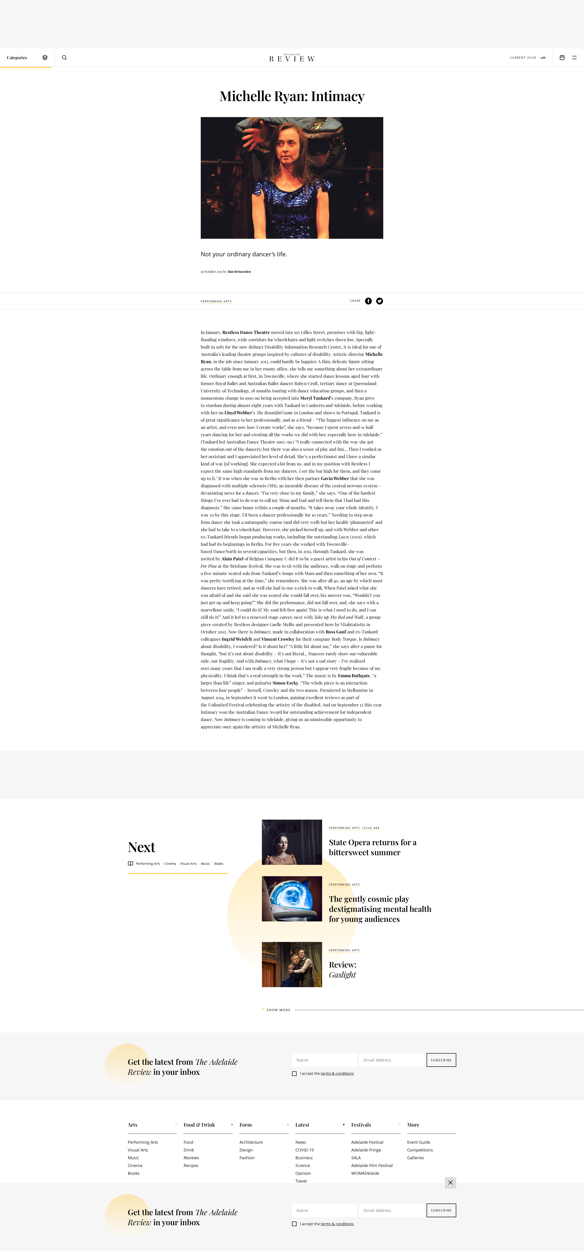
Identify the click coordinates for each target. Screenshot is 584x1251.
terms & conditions (337, 1073)
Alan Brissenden (239, 271)
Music (205, 863)
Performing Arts (216, 301)
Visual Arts (188, 863)
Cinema (170, 863)
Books (218, 863)
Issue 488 (371, 828)
